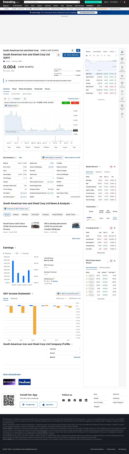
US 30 (88, 80)
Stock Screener (79, 5)
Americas (65, 8)
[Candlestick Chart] (5, 99)
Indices (88, 51)
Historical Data (15, 94)
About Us (116, 394)
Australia (77, 357)
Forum (47, 89)
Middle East (78, 8)
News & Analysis (25, 89)
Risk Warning (122, 449)
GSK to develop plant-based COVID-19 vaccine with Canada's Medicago (55, 226)
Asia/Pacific (86, 8)
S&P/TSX (89, 74)
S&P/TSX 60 (90, 77)
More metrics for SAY (72, 157)
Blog (95, 394)
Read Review (115, 218)
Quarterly (14, 298)
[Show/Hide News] (25, 99)
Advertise (116, 398)
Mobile (96, 398)
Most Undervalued (91, 267)
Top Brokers (91, 207)
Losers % (107, 172)
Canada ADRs (45, 8)
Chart (14, 89)
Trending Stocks (92, 228)
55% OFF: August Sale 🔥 (93, 2)
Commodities (97, 51)
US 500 (88, 83)
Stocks (7, 8)
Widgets (96, 406)
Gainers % (99, 172)
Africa (92, 8)
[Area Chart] (9, 99)
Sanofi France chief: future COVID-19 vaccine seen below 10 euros (15, 226)
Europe (71, 8)
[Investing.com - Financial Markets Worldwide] (11, 2)
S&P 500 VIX (90, 86)
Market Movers (92, 167)
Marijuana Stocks (56, 8)
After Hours (21, 8)
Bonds (105, 51)
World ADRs (36, 8)
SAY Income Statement (17, 293)
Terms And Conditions (97, 449)
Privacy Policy (111, 449)
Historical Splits (27, 94)
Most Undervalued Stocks (93, 261)
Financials (38, 89)
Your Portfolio (98, 402)
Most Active (89, 172)
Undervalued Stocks (114, 8)
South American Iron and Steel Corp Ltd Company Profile (36, 344)
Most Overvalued (105, 267)
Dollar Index (89, 93)
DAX (87, 90)
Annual (5, 298)
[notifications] (121, 2)
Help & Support (118, 402)
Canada (14, 8)
